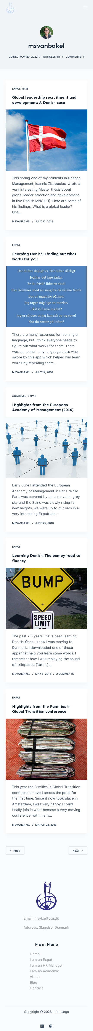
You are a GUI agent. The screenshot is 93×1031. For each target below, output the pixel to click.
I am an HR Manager (46, 965)
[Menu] (85, 8)
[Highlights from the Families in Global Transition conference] (46, 749)
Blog (33, 982)
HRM (25, 88)
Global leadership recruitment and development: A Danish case (44, 100)
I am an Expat (41, 959)
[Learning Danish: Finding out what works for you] (46, 296)
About (35, 976)
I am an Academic (44, 971)
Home (35, 954)
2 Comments (65, 673)
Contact (36, 988)
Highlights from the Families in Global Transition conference (41, 709)
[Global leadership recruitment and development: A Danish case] (46, 140)
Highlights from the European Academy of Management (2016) (43, 407)
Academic (19, 396)
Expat (16, 88)
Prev (16, 850)
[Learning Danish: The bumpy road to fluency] (46, 598)
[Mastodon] (50, 1026)
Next (76, 850)
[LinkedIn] (42, 1026)
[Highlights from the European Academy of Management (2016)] (46, 447)
